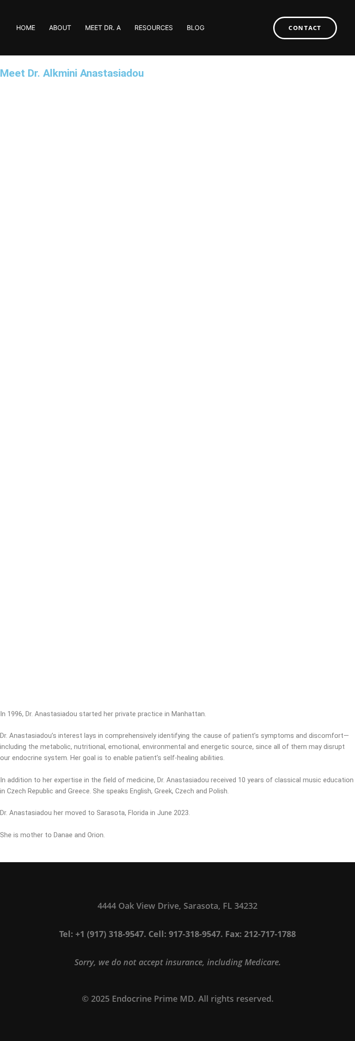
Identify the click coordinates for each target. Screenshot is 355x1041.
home (25, 27)
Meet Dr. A (103, 27)
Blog (195, 27)
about (60, 27)
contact (305, 28)
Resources (154, 27)
